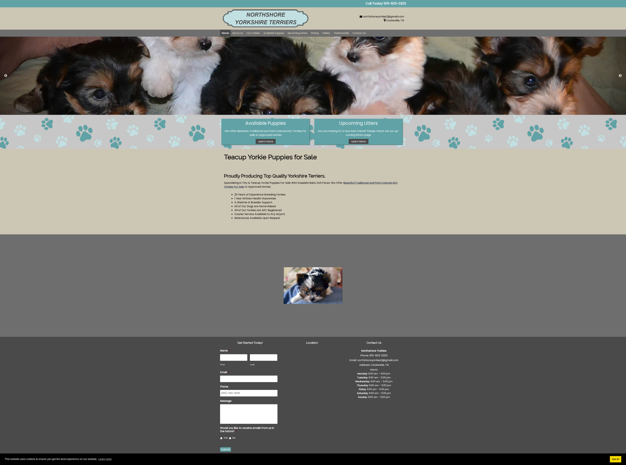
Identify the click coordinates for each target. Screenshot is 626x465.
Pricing (315, 33)
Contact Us (359, 33)
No (233, 437)
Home (225, 33)
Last (252, 364)
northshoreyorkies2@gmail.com (383, 16)
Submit (225, 449)
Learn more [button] (105, 459)
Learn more (265, 141)
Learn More (358, 141)
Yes (226, 437)
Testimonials (341, 33)
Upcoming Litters (297, 33)
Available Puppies (273, 33)
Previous (5, 75)
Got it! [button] (615, 459)
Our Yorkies (253, 33)
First (222, 364)
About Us (237, 33)
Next (620, 75)
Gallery (326, 33)
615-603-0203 (379, 355)
